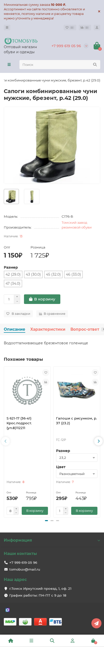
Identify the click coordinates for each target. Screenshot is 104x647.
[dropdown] (7, 27)
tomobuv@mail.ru (24, 569)
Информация (18, 540)
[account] (97, 27)
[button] (46, 520)
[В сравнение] (45, 382)
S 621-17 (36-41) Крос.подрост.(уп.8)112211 (19, 423)
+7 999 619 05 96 (66, 46)
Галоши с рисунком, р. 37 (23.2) (76, 420)
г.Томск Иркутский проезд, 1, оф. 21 (40, 588)
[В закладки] (45, 372)
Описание (14, 329)
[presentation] (5, 441)
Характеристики (47, 329)
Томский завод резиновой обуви (77, 224)
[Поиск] (95, 64)
